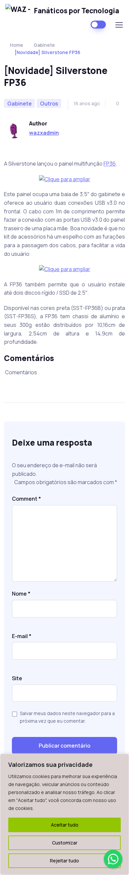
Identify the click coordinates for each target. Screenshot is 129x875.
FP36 (110, 163)
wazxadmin (44, 132)
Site (17, 678)
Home (16, 45)
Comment (26, 498)
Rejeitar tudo (64, 860)
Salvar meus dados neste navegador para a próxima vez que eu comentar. (67, 717)
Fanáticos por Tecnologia (76, 10)
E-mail (21, 636)
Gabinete (44, 45)
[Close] (122, 759)
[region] (64, 814)
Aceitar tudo (64, 825)
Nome (21, 593)
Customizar (64, 842)
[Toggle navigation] (119, 25)
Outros (49, 103)
